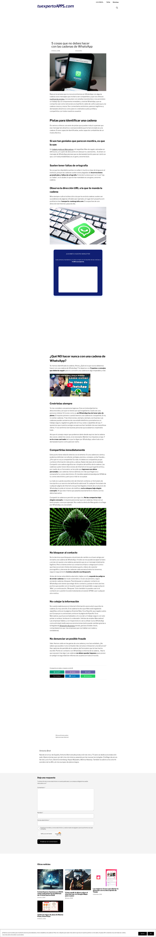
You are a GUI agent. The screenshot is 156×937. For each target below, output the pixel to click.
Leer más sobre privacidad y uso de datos (13, 934)
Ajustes (143, 933)
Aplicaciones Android (62, 737)
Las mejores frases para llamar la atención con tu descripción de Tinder (105, 890)
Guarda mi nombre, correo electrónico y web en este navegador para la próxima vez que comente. (66, 828)
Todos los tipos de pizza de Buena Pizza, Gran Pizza (50, 915)
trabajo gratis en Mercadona (62, 149)
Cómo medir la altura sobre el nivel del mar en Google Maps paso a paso (76, 894)
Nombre (40, 812)
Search (117, 7)
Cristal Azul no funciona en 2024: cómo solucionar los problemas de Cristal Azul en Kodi (50, 893)
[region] (78, 933)
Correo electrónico (43, 820)
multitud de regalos (57, 99)
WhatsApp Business (67, 626)
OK (151, 933)
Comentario (41, 787)
